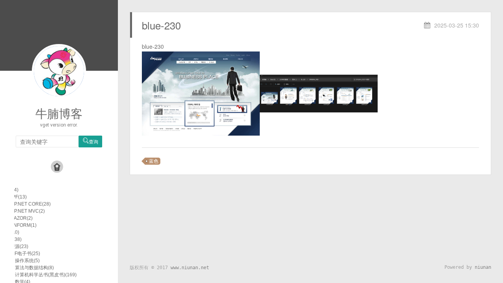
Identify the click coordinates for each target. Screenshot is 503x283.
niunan (483, 267)
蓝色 (153, 161)
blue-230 (161, 25)
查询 (90, 141)
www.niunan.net (190, 267)
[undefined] (201, 93)
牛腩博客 (59, 114)
